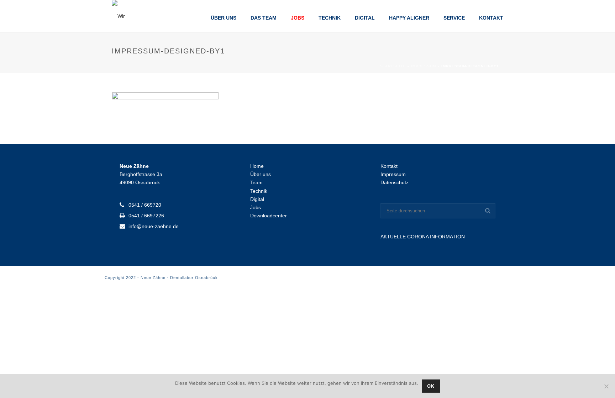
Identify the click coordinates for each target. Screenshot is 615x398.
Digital (365, 18)
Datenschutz (394, 182)
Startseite (393, 66)
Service (454, 18)
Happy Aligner (409, 18)
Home (257, 166)
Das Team (264, 18)
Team (256, 182)
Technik (330, 18)
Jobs (297, 18)
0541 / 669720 (144, 205)
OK (431, 386)
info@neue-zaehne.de (153, 226)
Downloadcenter (268, 215)
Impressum (423, 66)
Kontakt (491, 18)
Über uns (223, 18)
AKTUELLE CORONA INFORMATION (422, 236)
